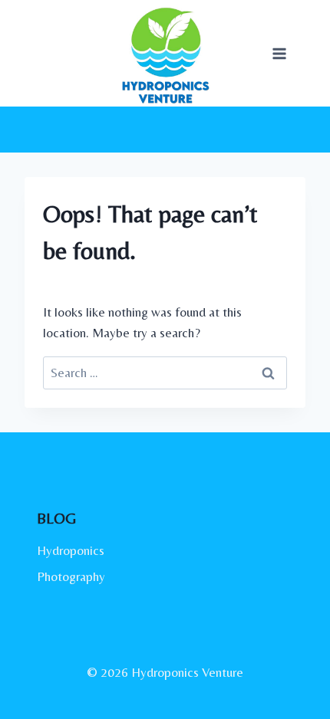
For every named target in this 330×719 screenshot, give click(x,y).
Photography (71, 576)
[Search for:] (165, 372)
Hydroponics (70, 550)
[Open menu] (279, 53)
